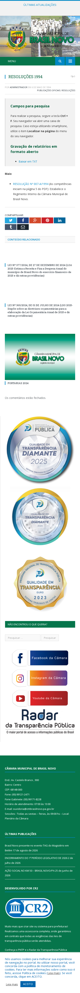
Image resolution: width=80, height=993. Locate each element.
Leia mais (54, 973)
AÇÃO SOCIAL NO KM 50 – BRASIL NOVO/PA (30, 870)
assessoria (31, 931)
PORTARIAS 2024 (18, 383)
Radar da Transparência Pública (48, 949)
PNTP (21, 949)
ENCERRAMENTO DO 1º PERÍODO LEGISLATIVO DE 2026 (41, 9)
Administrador (18, 87)
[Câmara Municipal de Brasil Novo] (40, 37)
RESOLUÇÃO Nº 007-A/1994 (30, 184)
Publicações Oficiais (48, 90)
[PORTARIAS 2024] (40, 357)
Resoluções (68, 90)
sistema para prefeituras (52, 926)
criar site (28, 926)
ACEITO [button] (28, 984)
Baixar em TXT (28, 161)
